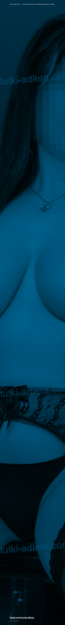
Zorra (12, 620)
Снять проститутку (15, 4)
